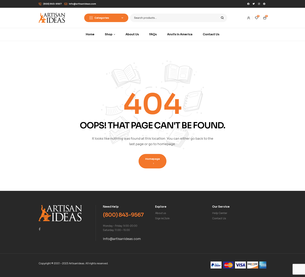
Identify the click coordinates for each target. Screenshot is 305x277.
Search (222, 18)
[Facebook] (248, 4)
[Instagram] (259, 4)
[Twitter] (254, 4)
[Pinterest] (264, 4)
